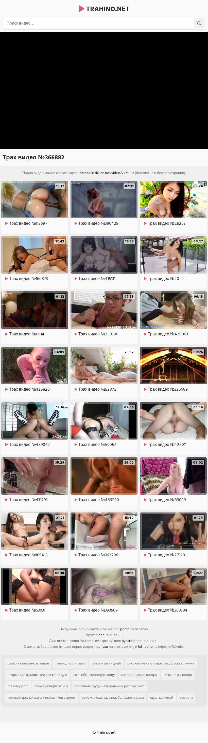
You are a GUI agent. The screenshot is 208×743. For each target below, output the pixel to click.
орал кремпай (161, 697)
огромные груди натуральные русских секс (109, 686)
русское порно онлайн (140, 641)
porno (125, 629)
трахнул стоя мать (70, 663)
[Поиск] (199, 23)
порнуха (101, 647)
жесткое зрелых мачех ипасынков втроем (42, 697)
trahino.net (106, 9)
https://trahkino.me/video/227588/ (107, 173)
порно (103, 635)
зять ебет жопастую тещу (94, 675)
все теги (186, 697)
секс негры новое (178, 675)
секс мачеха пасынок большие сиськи (113, 697)
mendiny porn (18, 686)
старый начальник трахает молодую (37, 675)
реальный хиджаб (106, 663)
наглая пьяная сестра (139, 675)
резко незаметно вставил (28, 663)
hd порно (145, 647)
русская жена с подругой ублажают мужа (160, 663)
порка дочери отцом (51, 686)
